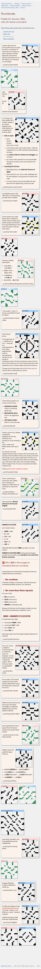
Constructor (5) (8, 32)
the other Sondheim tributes (18, 469)
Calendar (16, 3)
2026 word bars (26, 5)
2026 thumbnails (15, 5)
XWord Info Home (6, 3)
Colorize (22, 7)
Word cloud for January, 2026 (9, 7)
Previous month (26, 3)
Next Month (4, 5)
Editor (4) (6, 34)
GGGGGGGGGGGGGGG (9, 908)
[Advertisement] (21, 960)
